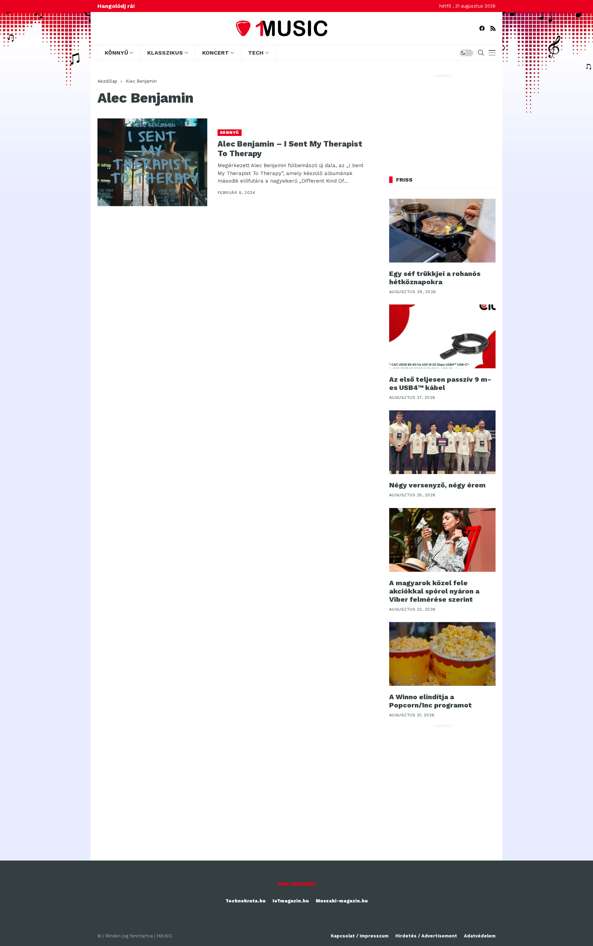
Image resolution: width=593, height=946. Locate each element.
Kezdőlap (107, 81)
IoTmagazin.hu (290, 900)
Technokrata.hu (245, 900)
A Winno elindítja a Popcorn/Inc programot (430, 701)
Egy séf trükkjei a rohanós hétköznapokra (434, 277)
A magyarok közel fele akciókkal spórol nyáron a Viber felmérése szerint (434, 591)
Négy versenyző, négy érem (437, 485)
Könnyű (229, 132)
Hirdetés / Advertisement (426, 935)
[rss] (493, 28)
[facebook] (482, 28)
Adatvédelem (480, 935)
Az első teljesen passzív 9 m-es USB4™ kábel (440, 383)
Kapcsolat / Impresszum (359, 935)
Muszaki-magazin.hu (342, 900)
